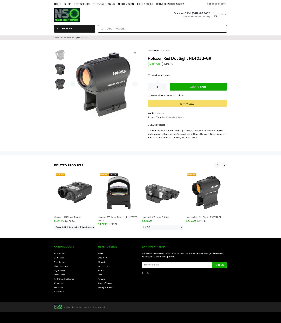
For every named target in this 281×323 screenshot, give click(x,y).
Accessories (59, 292)
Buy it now (187, 104)
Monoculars (59, 283)
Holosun (160, 113)
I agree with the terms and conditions (167, 95)
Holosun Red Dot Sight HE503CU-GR (203, 217)
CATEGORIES (64, 28)
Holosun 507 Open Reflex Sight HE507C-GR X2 (118, 219)
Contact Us (103, 266)
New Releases (60, 262)
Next (135, 84)
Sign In (210, 4)
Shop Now (102, 258)
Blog (100, 275)
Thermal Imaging (61, 266)
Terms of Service (105, 283)
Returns (101, 279)
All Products (59, 253)
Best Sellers (59, 258)
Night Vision (59, 270)
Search (101, 270)
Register (222, 4)
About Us (102, 262)
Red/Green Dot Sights (173, 117)
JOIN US (219, 265)
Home (56, 37)
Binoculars (58, 287)
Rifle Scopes (59, 275)
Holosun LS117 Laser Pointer (155, 217)
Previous (73, 84)
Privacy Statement (106, 287)
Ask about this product (162, 75)
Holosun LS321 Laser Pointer (67, 217)
